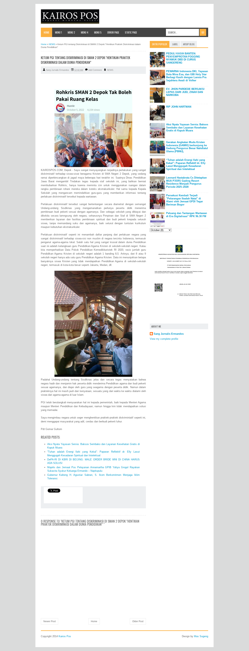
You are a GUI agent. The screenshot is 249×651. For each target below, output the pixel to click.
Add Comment (95, 70)
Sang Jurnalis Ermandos (169, 333)
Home (46, 32)
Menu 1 (58, 32)
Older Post (137, 621)
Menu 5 (98, 32)
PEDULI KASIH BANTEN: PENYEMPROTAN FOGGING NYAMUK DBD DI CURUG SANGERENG (183, 58)
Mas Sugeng (201, 636)
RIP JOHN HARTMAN (178, 106)
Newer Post (49, 621)
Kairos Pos (65, 636)
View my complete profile (164, 338)
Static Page (131, 32)
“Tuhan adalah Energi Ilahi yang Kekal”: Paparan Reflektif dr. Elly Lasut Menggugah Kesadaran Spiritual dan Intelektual (185, 164)
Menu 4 (84, 32)
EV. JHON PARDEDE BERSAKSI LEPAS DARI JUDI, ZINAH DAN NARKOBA (185, 92)
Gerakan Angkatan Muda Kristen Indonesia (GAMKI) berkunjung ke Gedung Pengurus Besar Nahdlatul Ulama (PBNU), (187, 147)
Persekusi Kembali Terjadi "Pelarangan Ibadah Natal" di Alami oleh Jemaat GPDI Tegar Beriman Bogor (184, 200)
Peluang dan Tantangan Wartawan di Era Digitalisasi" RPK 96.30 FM (186, 215)
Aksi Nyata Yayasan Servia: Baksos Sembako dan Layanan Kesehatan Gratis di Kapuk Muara (187, 127)
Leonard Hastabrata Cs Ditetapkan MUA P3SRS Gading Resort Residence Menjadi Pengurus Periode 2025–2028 (186, 182)
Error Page (113, 32)
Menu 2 (71, 32)
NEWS (110, 70)
